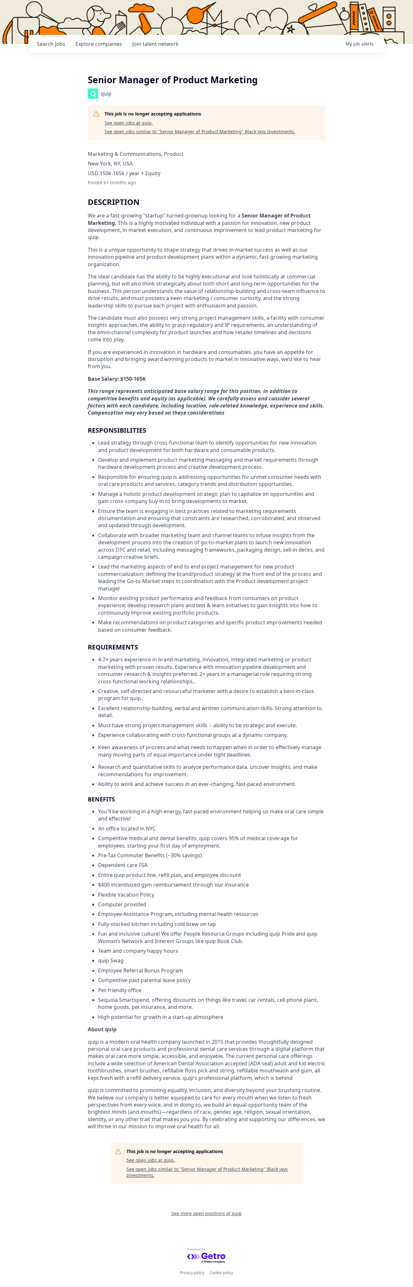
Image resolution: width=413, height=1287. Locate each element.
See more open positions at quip (206, 1213)
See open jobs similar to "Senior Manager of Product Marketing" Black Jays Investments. (200, 131)
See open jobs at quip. (129, 123)
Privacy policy (192, 1272)
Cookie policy (221, 1272)
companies (99, 43)
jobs (51, 43)
